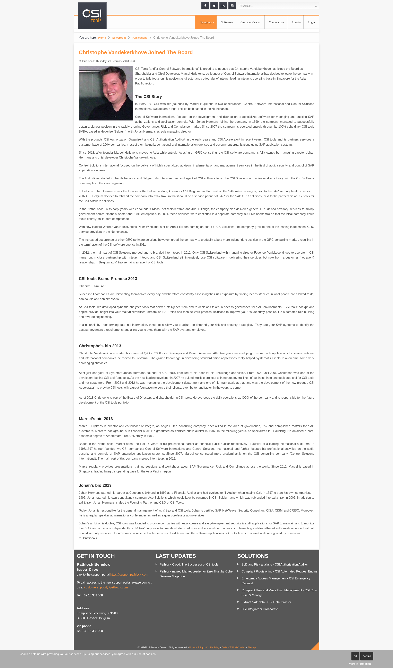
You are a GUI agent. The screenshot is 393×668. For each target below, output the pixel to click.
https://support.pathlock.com (129, 574)
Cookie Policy (213, 647)
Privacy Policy (196, 647)
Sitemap (252, 647)
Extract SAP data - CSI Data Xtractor (266, 602)
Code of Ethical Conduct (234, 647)
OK (355, 656)
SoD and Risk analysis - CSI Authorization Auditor (275, 564)
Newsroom (206, 22)
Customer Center (250, 22)
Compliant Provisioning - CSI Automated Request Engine (279, 571)
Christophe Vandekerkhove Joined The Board (136, 52)
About (295, 22)
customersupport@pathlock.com (106, 587)
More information (360, 663)
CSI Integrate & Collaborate (260, 609)
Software (226, 22)
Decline (367, 656)
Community (276, 22)
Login (311, 22)
